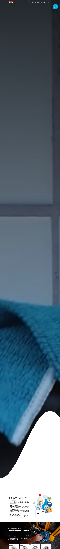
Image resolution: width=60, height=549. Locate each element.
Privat (50, 2)
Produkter (31, 2)
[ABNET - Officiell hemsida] (13, 2)
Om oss (41, 2)
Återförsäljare (37, 2)
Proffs (48, 2)
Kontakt (44, 2)
